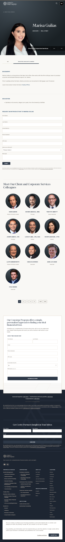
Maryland (52, 490)
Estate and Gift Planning (10, 478)
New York (52, 498)
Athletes (6, 510)
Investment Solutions (9, 474)
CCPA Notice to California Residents (38, 447)
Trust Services (7, 488)
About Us (38, 469)
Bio (8, 61)
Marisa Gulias (44, 26)
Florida (51, 478)
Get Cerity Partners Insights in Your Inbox (32, 425)
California (52, 474)
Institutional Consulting (25, 506)
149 (40, 301)
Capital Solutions (8, 476)
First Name (6, 428)
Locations (38, 474)
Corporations (23, 469)
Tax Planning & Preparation (10, 486)
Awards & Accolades (40, 481)
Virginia (51, 514)
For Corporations (25, 492)
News (37, 495)
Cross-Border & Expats (9, 514)
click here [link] (25, 396)
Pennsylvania (52, 507)
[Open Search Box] (57, 3)
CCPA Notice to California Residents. (46, 169)
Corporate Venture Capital (26, 490)
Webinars (38, 493)
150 (45, 301)
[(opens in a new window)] (4, 464)
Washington (52, 516)
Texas (51, 512)
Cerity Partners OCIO (24, 503)
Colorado (52, 476)
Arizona (51, 472)
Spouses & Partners (9, 512)
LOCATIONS (52, 469)
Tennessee (52, 510)
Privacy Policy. (21, 169)
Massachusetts (53, 492)
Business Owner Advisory (9, 494)
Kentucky (52, 487)
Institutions (23, 501)
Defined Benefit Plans (26, 483)
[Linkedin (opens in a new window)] (7, 464)
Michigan (52, 494)
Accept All (54, 535)
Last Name (35, 428)
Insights (37, 491)
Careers (37, 476)
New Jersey (52, 496)
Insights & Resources (41, 488)
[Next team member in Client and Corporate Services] (61, 48)
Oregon (51, 505)
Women (6, 508)
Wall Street (44, 31)
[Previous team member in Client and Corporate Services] (54, 48)
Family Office (26, 84)
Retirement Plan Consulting (26, 481)
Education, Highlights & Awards (26, 61)
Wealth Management (8, 472)
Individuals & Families (9, 469)
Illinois (51, 483)
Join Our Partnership (40, 478)
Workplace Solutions (24, 472)
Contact (37, 483)
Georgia (51, 481)
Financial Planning (8, 480)
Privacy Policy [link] (36, 401)
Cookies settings (42, 535)
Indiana (51, 485)
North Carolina (53, 501)
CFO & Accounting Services (10, 503)
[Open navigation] (61, 3)
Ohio (51, 503)
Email (4, 434)
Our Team (38, 472)
